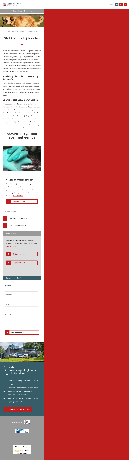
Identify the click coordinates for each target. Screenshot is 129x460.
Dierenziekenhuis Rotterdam (12, 107)
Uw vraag (8, 314)
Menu (111, 4)
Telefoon (8, 295)
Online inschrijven (19, 254)
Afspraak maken (121, 4)
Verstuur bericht (17, 332)
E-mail (7, 304)
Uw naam (8, 285)
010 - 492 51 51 (125, 4)
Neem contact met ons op (20, 409)
